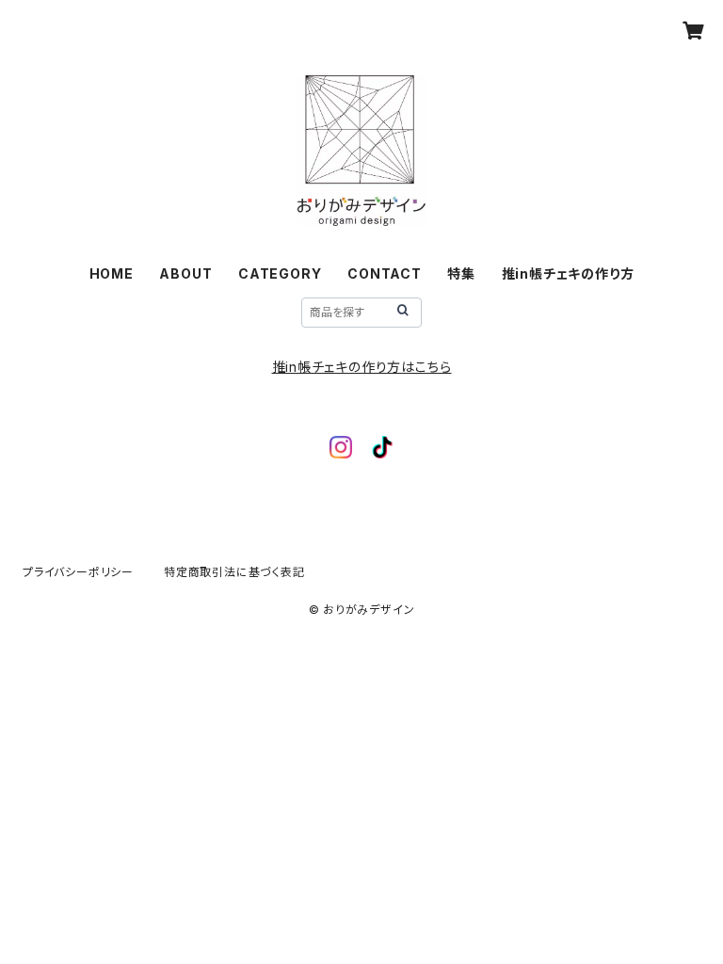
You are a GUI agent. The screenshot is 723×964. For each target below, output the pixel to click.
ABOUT (185, 273)
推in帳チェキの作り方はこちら (362, 367)
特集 (461, 273)
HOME (111, 273)
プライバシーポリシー (78, 572)
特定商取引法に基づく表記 (234, 572)
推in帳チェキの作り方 (568, 273)
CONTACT (384, 273)
